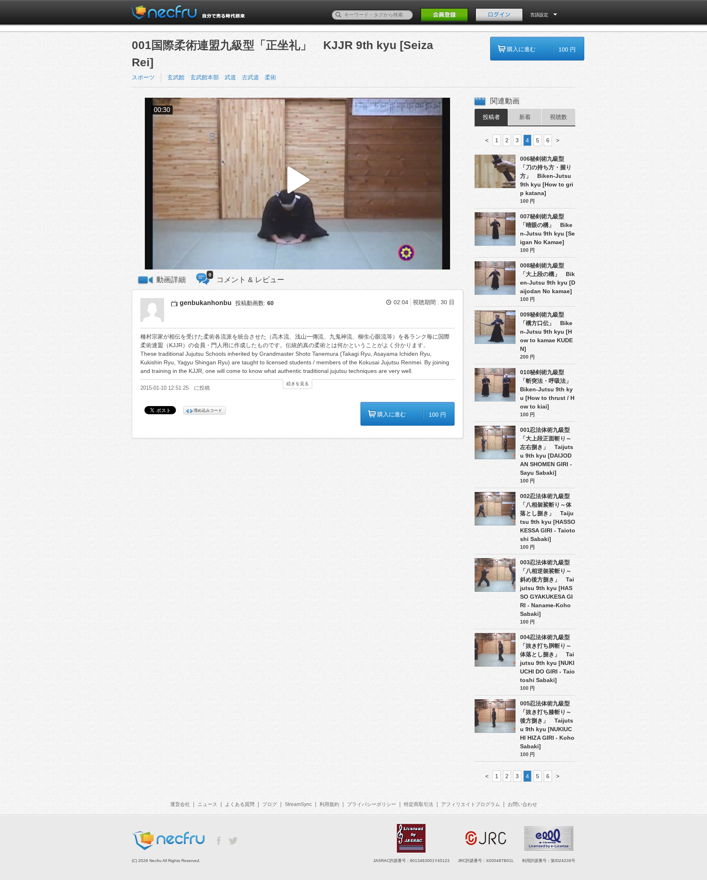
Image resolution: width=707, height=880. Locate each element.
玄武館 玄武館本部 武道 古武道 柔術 (224, 77)
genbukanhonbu (206, 302)
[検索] (338, 15)
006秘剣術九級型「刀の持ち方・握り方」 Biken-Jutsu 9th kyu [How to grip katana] (546, 175)
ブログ (269, 804)
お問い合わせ (522, 804)
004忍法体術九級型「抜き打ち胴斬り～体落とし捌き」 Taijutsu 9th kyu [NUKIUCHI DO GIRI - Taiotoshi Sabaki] (547, 658)
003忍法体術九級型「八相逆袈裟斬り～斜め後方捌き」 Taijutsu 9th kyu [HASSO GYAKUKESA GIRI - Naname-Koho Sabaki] (547, 588)
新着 (525, 117)
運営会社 (180, 804)
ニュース (207, 804)
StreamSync (298, 804)
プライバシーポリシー (371, 804)
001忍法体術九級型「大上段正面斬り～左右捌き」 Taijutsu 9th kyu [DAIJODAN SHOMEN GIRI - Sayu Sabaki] (546, 451)
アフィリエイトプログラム (470, 804)
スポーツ (143, 77)
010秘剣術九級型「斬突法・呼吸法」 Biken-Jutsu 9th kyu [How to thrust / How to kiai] (547, 389)
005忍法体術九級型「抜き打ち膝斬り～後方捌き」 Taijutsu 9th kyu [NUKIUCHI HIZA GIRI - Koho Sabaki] (547, 725)
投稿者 (491, 117)
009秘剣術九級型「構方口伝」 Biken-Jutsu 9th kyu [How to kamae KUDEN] (546, 331)
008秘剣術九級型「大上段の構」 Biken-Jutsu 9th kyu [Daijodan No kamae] (547, 278)
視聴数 (558, 117)
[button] (297, 184)
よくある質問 (239, 804)
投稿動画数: (254, 303)
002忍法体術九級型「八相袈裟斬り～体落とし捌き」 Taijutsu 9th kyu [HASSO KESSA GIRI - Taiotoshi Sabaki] (547, 517)
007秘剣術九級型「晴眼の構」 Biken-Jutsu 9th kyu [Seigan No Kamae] (547, 229)
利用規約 (329, 804)
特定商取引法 (418, 804)
